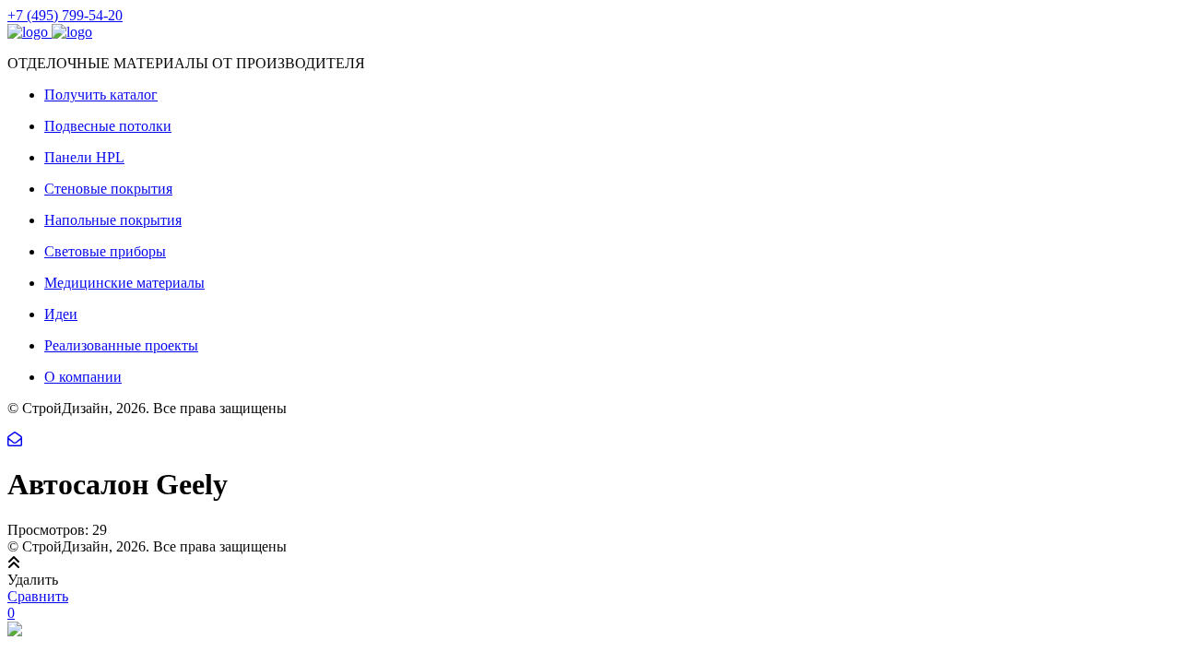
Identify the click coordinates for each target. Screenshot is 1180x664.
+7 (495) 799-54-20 (65, 15)
